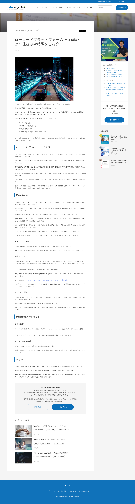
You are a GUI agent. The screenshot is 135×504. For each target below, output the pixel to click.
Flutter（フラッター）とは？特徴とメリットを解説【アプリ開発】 (119, 137)
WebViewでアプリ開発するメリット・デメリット (50, 426)
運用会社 (121, 1)
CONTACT (114, 120)
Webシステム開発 (57, 7)
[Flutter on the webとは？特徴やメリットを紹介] (23, 444)
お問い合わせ (63, 407)
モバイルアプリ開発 (73, 7)
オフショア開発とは (111, 68)
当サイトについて (54, 491)
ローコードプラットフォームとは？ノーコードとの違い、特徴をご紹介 (48, 280)
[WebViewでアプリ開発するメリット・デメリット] (23, 431)
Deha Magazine (16, 8)
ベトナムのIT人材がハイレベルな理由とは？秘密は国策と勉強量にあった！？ (115, 90)
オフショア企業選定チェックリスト (115, 76)
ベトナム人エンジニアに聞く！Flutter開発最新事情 (51, 453)
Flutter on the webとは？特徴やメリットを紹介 (49, 440)
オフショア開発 (42, 7)
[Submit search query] (110, 7)
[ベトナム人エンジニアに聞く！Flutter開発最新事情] (23, 457)
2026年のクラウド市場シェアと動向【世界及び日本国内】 (119, 150)
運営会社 (63, 491)
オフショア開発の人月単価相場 (114, 74)
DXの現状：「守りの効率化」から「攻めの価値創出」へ (119, 161)
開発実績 (37, 407)
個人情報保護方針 (84, 491)
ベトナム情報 (88, 7)
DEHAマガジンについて (105, 1)
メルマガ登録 (121, 7)
